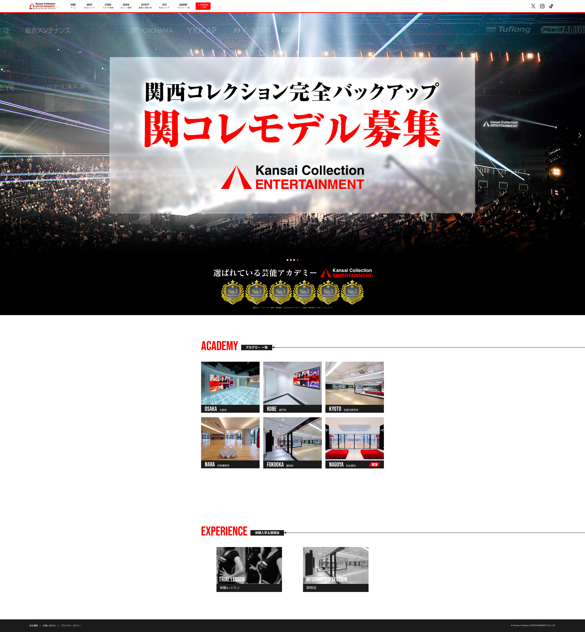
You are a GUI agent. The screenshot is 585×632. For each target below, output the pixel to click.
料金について (164, 6)
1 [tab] (287, 260)
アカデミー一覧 (183, 6)
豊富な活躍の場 (145, 6)
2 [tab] (291, 260)
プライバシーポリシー (71, 625)
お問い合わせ (49, 625)
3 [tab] (294, 260)
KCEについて (89, 6)
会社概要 (33, 625)
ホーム (73, 6)
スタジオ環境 (108, 6)
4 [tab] (297, 260)
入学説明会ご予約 (203, 6)
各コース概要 (126, 6)
